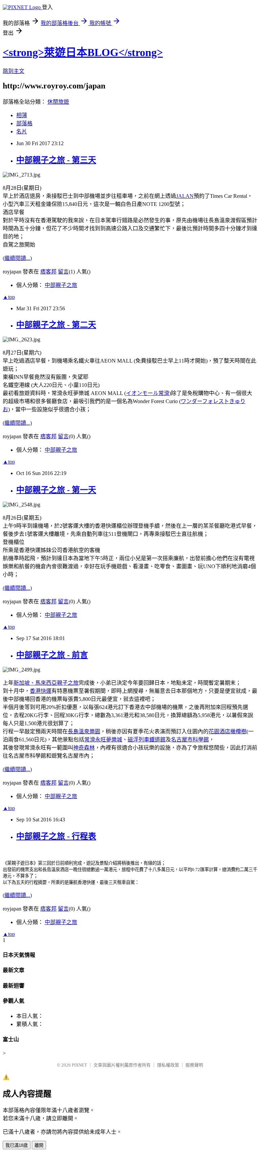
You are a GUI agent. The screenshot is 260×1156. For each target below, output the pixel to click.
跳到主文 (13, 71)
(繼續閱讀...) (17, 258)
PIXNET (79, 1065)
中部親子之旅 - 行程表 (56, 836)
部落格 (24, 123)
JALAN (185, 196)
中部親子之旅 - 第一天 (56, 489)
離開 (39, 1145)
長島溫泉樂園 (84, 731)
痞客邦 (48, 271)
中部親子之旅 (61, 285)
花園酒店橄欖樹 (227, 731)
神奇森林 (84, 748)
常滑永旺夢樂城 (103, 739)
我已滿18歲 (16, 1145)
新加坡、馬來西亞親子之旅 (46, 683)
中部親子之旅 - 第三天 (56, 160)
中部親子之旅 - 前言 (52, 655)
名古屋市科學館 (190, 739)
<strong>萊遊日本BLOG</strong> (83, 52)
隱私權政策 (168, 1065)
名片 (21, 131)
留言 (63, 271)
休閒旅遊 (58, 102)
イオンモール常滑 (147, 393)
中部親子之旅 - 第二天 (56, 324)
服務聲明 (194, 1065)
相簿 (21, 115)
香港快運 (40, 691)
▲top (9, 297)
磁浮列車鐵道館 (147, 739)
